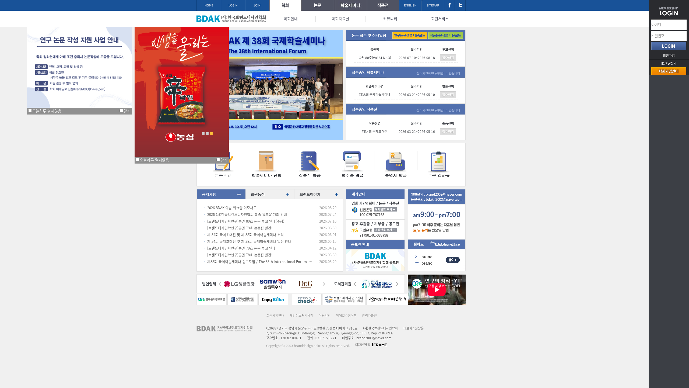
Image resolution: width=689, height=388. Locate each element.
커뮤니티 (390, 19)
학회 (285, 5)
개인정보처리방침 (301, 315)
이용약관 (325, 315)
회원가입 (669, 55)
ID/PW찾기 (668, 63)
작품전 (383, 5)
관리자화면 (369, 315)
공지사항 (221, 194)
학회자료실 (340, 19)
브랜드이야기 (318, 194)
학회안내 (291, 19)
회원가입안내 (275, 315)
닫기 (127, 111)
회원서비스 (440, 19)
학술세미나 (350, 5)
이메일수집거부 (346, 315)
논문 (317, 5)
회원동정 (269, 194)
